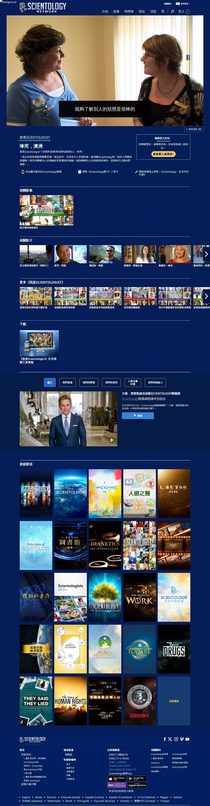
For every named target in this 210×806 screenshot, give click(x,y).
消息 (153, 11)
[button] (3, 254)
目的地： (33, 765)
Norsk (68, 801)
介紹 (105, 11)
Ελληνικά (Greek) (70, 797)
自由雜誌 (155, 771)
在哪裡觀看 (113, 750)
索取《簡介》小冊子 (100, 171)
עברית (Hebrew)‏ (146, 797)
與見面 (33, 769)
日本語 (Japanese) (32, 801)
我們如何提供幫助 (180, 762)
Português (83, 801)
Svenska (124, 801)
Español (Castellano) (120, 797)
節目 (142, 11)
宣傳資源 (70, 778)
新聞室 (159, 766)
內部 (31, 761)
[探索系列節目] (36, 493)
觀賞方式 (70, 767)
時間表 (129, 11)
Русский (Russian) (104, 801)
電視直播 (68, 750)
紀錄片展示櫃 (28, 784)
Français (165, 801)
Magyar (164, 797)
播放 (140, 415)
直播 (116, 11)
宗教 (179, 766)
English (26, 797)
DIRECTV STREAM (119, 758)
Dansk (38, 797)
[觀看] (36, 545)
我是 (35, 137)
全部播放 (174, 701)
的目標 (159, 753)
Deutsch (51, 797)
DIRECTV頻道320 (118, 754)
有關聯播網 (69, 759)
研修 (179, 753)
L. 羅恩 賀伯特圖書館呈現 (35, 776)
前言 (68, 764)
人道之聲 (28, 773)
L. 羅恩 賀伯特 (157, 758)
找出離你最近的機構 (43, 171)
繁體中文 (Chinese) (144, 801)
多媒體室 (70, 771)
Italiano (177, 797)
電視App (120, 773)
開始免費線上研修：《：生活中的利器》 (163, 173)
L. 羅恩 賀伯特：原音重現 (35, 758)
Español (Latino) (94, 797)
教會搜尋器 (177, 758)
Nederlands (54, 801)
